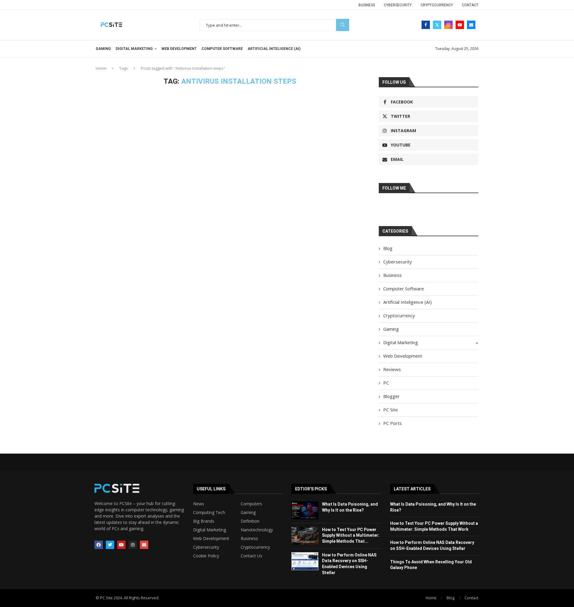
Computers (251, 504)
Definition (250, 521)
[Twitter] (437, 25)
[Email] (471, 25)
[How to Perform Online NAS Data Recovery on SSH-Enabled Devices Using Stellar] (304, 561)
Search (342, 25)
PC (386, 383)
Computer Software (222, 49)
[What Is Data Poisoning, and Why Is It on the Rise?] (304, 510)
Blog (388, 248)
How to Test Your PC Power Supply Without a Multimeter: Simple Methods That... (350, 535)
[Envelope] (144, 545)
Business (366, 5)
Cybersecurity (398, 5)
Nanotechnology (257, 530)
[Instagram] (448, 25)
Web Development (179, 49)
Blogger (391, 396)
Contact (470, 5)
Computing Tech (209, 512)
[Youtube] (460, 25)
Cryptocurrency (437, 5)
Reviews (392, 369)
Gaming (103, 49)
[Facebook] (426, 25)
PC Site (390, 410)
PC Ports (392, 423)
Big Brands (203, 521)
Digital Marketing (134, 49)
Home (101, 68)
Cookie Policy (206, 556)
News (198, 504)
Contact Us (251, 556)
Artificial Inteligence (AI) (274, 49)
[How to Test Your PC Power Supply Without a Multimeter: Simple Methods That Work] (304, 536)
